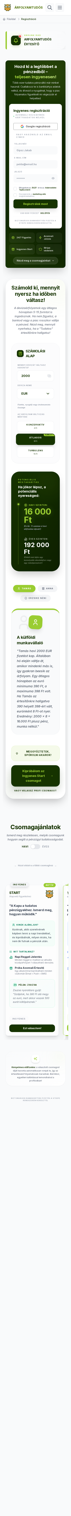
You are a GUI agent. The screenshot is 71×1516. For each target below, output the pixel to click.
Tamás (26, 588)
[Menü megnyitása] (59, 7)
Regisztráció (28, 19)
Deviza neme (25, 385)
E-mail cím (20, 158)
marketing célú (39, 194)
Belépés (45, 213)
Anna (49, 588)
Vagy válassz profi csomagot (35, 790)
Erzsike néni (37, 598)
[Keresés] (49, 7)
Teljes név (20, 144)
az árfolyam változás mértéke (31, 415)
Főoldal (11, 19)
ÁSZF (34, 188)
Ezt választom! (32, 1028)
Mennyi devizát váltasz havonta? (32, 366)
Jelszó (18, 172)
